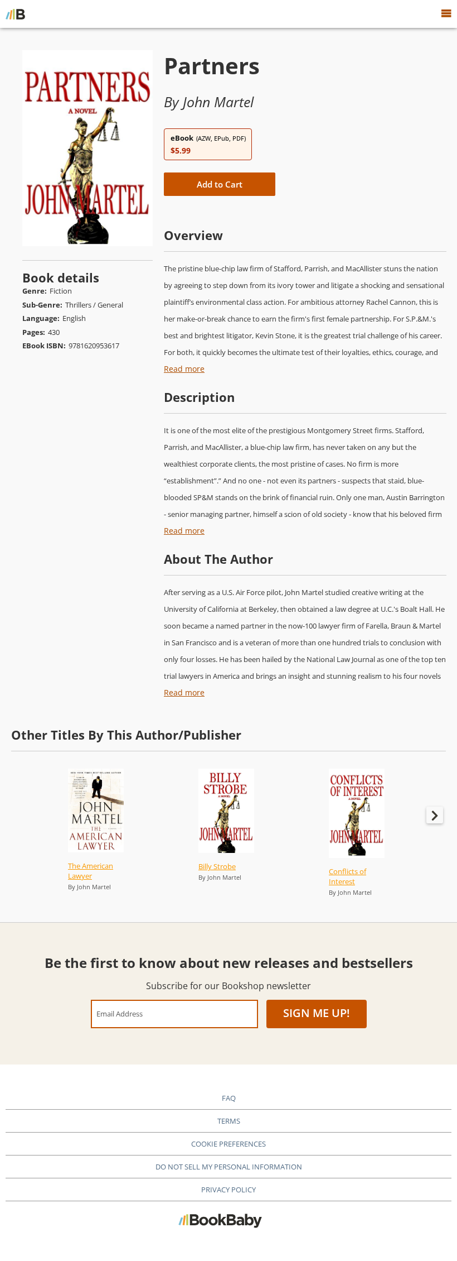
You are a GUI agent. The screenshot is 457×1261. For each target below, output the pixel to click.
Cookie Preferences (228, 1144)
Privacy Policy (228, 1190)
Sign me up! (316, 1012)
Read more (184, 368)
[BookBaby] (15, 14)
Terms (228, 1121)
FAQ (229, 1098)
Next (434, 815)
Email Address (119, 1013)
